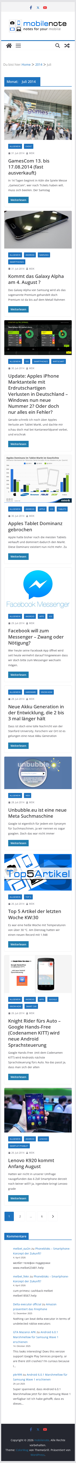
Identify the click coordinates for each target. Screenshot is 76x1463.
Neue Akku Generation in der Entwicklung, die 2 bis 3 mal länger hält (36, 712)
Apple (42, 509)
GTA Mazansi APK (24, 1332)
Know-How (46, 692)
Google (53, 999)
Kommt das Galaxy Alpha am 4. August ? (36, 279)
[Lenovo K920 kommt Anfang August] (38, 1110)
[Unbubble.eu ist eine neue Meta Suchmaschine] (38, 773)
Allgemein (15, 146)
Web (28, 795)
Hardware (31, 692)
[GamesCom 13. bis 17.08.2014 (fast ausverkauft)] (38, 115)
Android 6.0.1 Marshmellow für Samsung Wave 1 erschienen (35, 1337)
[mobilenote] (9, 45)
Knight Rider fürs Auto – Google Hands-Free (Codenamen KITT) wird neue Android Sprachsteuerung (34, 1033)
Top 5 (28, 897)
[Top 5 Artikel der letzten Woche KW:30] (38, 872)
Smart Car (31, 1006)
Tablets (62, 509)
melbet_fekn (21, 1276)
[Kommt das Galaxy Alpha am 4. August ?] (38, 230)
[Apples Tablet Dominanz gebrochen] (38, 479)
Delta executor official (27, 1304)
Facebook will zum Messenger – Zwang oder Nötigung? (36, 636)
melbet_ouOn (22, 1248)
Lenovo (43, 1139)
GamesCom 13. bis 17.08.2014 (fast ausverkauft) (28, 167)
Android (30, 255)
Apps (41, 616)
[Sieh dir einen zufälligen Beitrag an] (67, 45)
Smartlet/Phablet (19, 1146)
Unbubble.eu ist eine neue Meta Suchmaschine (37, 813)
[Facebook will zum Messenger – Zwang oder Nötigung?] (38, 589)
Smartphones (17, 262)
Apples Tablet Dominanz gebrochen (35, 526)
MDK (31, 153)
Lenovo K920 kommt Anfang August (31, 1163)
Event (29, 146)
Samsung (44, 255)
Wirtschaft (58, 361)
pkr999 (17, 1374)
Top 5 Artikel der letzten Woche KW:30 (34, 914)
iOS (27, 361)
